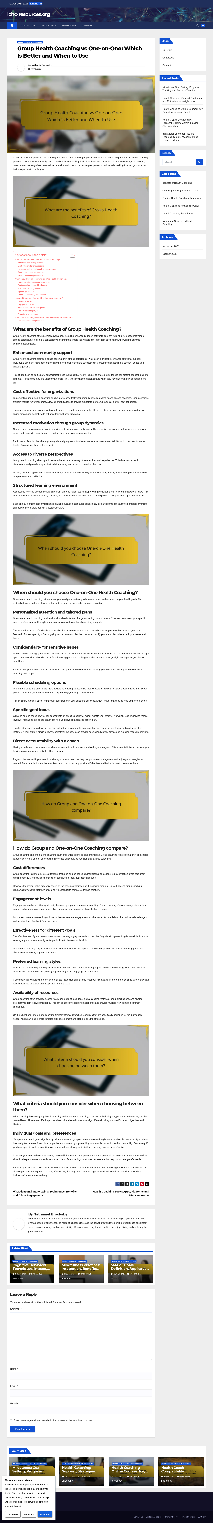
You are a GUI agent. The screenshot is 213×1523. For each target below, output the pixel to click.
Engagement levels (26, 304)
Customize (13, 1514)
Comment (16, 1309)
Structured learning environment (31, 275)
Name (14, 1369)
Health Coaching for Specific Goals (181, 206)
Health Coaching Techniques (30, 42)
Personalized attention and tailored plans (35, 282)
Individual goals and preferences (31, 321)
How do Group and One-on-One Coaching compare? (39, 298)
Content (88, 25)
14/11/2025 (119, 1476)
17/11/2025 (70, 1476)
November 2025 (170, 246)
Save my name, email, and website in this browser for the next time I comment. (54, 1420)
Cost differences (25, 301)
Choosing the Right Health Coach (180, 190)
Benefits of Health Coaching (177, 183)
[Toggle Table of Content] (71, 255)
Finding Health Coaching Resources (181, 198)
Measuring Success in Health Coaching (29, 1464)
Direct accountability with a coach (32, 295)
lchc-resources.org (28, 14)
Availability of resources (28, 314)
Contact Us (28, 25)
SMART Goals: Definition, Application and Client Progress (130, 1268)
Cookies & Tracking (154, 1517)
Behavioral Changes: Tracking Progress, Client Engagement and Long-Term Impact (180, 137)
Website (14, 1403)
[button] (197, 25)
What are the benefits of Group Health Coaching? (37, 259)
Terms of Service (187, 1517)
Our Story (49, 25)
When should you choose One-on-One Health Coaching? (41, 279)
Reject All (29, 1514)
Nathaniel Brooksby (41, 65)
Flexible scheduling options (29, 288)
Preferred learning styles (28, 311)
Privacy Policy (171, 1517)
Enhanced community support (30, 263)
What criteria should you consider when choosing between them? (44, 317)
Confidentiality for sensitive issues (32, 285)
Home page (69, 25)
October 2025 (169, 254)
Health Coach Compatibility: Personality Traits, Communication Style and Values (180, 123)
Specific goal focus (26, 291)
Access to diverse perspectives (31, 272)
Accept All (45, 1514)
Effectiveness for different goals (31, 308)
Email (14, 1386)
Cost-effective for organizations (31, 266)
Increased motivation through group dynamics (37, 269)
